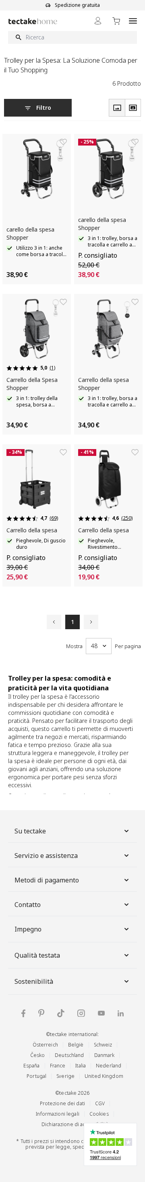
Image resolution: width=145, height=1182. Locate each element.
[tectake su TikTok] (60, 1013)
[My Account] (98, 21)
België (76, 1044)
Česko (37, 1055)
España (31, 1065)
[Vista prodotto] (117, 108)
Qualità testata (37, 955)
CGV (100, 1103)
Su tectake (30, 831)
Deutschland (69, 1055)
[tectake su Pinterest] (41, 1013)
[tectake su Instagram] (81, 1013)
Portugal (36, 1076)
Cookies (99, 1113)
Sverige (65, 1076)
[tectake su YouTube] (101, 1013)
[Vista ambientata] (133, 108)
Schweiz (103, 1044)
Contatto (27, 904)
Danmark (104, 1055)
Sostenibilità (33, 981)
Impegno (27, 929)
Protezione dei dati (62, 1103)
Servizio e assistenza (46, 855)
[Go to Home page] (33, 21)
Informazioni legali (57, 1113)
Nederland (108, 1065)
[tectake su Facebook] (23, 1013)
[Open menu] (133, 21)
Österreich (45, 1044)
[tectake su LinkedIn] (121, 1013)
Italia (80, 1065)
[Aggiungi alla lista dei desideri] (63, 142)
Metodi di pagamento (46, 880)
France (58, 1065)
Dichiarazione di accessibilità (74, 1124)
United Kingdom (104, 1076)
